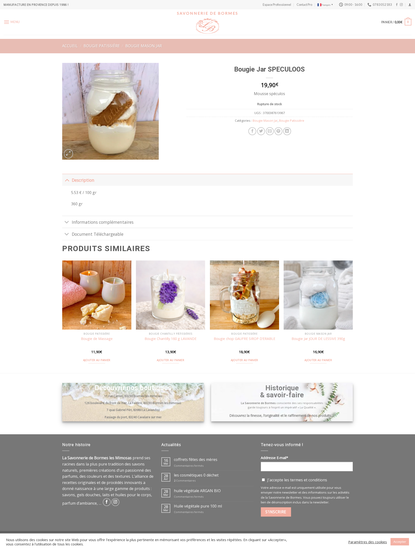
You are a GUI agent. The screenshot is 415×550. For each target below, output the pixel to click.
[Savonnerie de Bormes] (207, 26)
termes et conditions (308, 480)
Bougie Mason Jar (143, 45)
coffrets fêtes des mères (195, 459)
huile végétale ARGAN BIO (197, 491)
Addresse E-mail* (274, 457)
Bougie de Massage (97, 339)
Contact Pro (304, 4)
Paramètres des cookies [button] (367, 542)
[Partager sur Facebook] (252, 131)
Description (83, 180)
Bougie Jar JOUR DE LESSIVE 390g (318, 339)
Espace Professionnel (277, 4)
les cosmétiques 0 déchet (196, 475)
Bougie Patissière (102, 45)
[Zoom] (68, 153)
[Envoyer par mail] (270, 131)
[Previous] (62, 316)
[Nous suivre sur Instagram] (401, 4)
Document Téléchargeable (97, 234)
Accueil (70, 45)
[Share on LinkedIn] (287, 131)
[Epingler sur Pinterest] (278, 131)
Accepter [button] (399, 541)
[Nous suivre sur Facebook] (396, 4)
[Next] (352, 316)
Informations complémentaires (103, 222)
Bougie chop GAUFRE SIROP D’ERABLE (244, 339)
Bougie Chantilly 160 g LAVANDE (170, 339)
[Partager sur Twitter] (261, 131)
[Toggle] (67, 180)
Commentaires (184, 480)
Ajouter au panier (96, 360)
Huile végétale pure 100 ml (198, 506)
